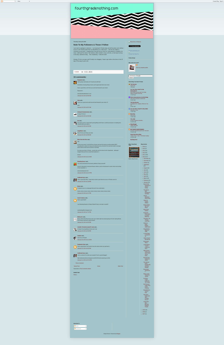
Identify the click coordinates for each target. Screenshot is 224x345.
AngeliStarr (80, 131)
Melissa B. (80, 217)
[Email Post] (82, 71)
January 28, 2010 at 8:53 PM (84, 222)
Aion (78, 100)
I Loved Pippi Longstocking (147, 235)
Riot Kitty (132, 114)
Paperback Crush (134, 110)
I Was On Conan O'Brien (146, 202)
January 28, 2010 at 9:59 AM (84, 135)
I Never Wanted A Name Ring (147, 197)
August (145, 168)
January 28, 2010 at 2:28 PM (84, 181)
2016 (144, 146)
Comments (78, 328)
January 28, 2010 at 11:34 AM (84, 156)
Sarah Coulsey (81, 198)
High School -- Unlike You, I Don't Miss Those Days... (147, 253)
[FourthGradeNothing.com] (129, 52)
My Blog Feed (133, 139)
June (145, 172)
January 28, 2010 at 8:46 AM (84, 95)
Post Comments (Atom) (85, 268)
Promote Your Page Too (134, 54)
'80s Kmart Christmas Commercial (137, 98)
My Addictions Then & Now (147, 291)
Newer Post (76, 266)
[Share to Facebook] (90, 72)
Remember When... (146, 242)
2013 (144, 150)
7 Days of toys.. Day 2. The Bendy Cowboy (139, 135)
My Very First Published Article (147, 259)
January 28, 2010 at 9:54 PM (84, 231)
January (146, 182)
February (146, 180)
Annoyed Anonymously (83, 112)
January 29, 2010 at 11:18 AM (84, 239)
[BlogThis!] (86, 72)
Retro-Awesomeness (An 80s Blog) (139, 97)
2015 (144, 148)
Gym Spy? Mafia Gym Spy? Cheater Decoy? (147, 297)
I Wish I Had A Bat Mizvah (147, 238)
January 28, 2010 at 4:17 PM (84, 193)
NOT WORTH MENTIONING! (137, 129)
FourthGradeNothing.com (134, 50)
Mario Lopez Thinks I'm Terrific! (147, 275)
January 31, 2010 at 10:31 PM (84, 260)
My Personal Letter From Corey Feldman (147, 286)
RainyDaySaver (81, 161)
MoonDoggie (133, 124)
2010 (144, 156)
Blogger (118, 333)
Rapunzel (79, 80)
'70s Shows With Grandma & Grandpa (147, 191)
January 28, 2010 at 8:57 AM (84, 107)
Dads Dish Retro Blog (135, 134)
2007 (144, 314)
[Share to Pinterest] (91, 72)
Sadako (79, 235)
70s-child (132, 119)
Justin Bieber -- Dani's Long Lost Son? (147, 246)
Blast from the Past (82, 139)
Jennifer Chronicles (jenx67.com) (85, 227)
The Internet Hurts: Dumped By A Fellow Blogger (147, 265)
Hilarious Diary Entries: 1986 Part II (147, 225)
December (146, 158)
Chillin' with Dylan (134, 125)
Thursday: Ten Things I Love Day (147, 220)
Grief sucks (132, 115)
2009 (144, 309)
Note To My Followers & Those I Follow (147, 185)
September (146, 164)
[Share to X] (88, 72)
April (145, 176)
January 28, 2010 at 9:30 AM (84, 116)
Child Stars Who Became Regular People (146, 304)
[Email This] (85, 72)
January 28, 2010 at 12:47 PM (84, 173)
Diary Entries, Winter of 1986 (147, 230)
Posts (77, 326)
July (145, 170)
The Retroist (133, 84)
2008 (144, 311)
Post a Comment (80, 263)
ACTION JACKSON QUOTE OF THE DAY (139, 130)
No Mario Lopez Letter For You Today (147, 280)
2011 (144, 154)
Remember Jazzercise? (147, 270)
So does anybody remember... (136, 120)
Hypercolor (132, 85)
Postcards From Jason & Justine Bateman (147, 214)
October (146, 162)
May (145, 174)
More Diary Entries (146, 210)
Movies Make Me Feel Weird (147, 206)
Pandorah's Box (81, 244)
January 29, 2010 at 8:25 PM (84, 248)
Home (98, 266)
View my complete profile (142, 67)
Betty (78, 186)
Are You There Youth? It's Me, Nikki (139, 108)
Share (75, 274)
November (146, 160)
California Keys (81, 177)
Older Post (120, 266)
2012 (144, 152)
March (145, 178)
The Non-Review (134, 102)
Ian (78, 120)
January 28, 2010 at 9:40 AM (84, 126)
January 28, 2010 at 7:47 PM (84, 212)
